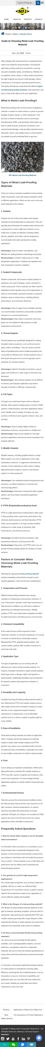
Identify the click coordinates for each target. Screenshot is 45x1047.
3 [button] (22, 28)
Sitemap (20, 1032)
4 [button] (26, 28)
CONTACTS (38, 19)
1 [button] (16, 28)
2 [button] (19, 28)
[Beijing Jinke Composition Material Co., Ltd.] (22, 10)
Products (28, 19)
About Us (17, 19)
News (15, 34)
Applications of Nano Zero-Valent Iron (28, 1010)
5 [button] (29, 28)
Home (6, 19)
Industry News (26, 34)
